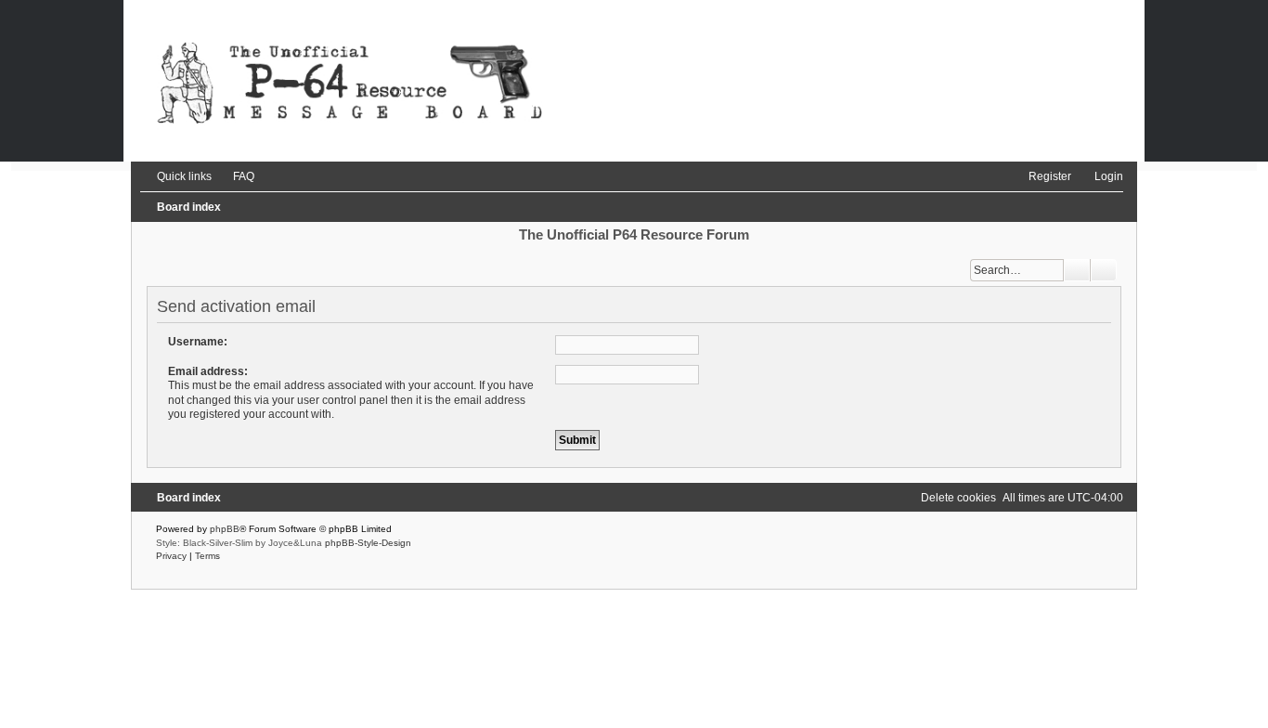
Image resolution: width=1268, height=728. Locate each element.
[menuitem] (235, 176)
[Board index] (634, 81)
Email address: (208, 371)
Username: (197, 341)
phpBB (224, 529)
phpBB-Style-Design (368, 543)
